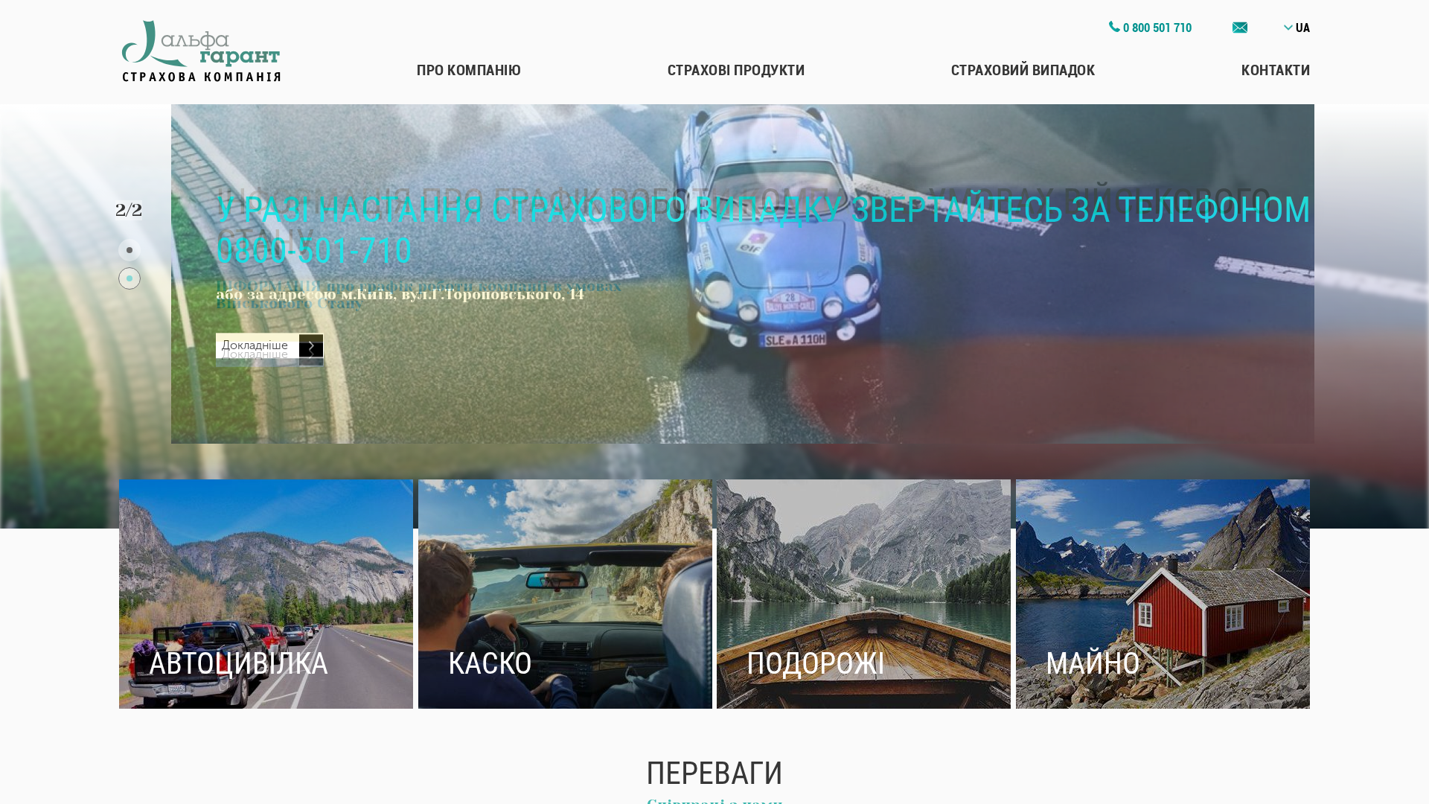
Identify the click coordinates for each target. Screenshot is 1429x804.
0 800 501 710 (1156, 27)
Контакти (1275, 70)
